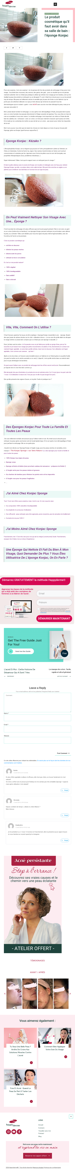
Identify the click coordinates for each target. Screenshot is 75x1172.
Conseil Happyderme (51, 13)
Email (6, 724)
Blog (39, 1136)
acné (35, 104)
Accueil (40, 1125)
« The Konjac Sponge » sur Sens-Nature (25, 450)
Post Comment (62, 753)
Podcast (41, 1133)
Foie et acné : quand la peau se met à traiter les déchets (20, 1091)
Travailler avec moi (44, 1131)
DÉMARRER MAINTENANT (54, 618)
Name (6, 713)
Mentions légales (38, 1167)
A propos (41, 1128)
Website (6, 736)
